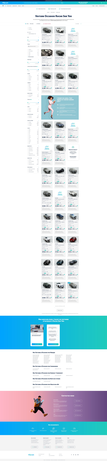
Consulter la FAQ (79, 410)
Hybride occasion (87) (47, 375)
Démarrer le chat (79, 415)
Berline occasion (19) (46, 368)
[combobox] (43, 3)
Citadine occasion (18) (58, 368)
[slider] (27, 62)
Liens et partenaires (51, 455)
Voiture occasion (53, 12)
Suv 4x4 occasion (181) (36, 368)
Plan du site (60, 455)
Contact (40, 455)
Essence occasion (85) (58, 375)
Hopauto (48, 12)
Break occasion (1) (35, 369)
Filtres (28, 23)
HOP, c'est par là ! (37, 344)
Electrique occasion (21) (69, 375)
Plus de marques (31, 56)
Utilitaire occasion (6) (69, 368)
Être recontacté (79, 405)
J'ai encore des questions (53, 344)
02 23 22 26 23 (73, 156)
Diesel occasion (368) (36, 375)
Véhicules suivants (60, 310)
